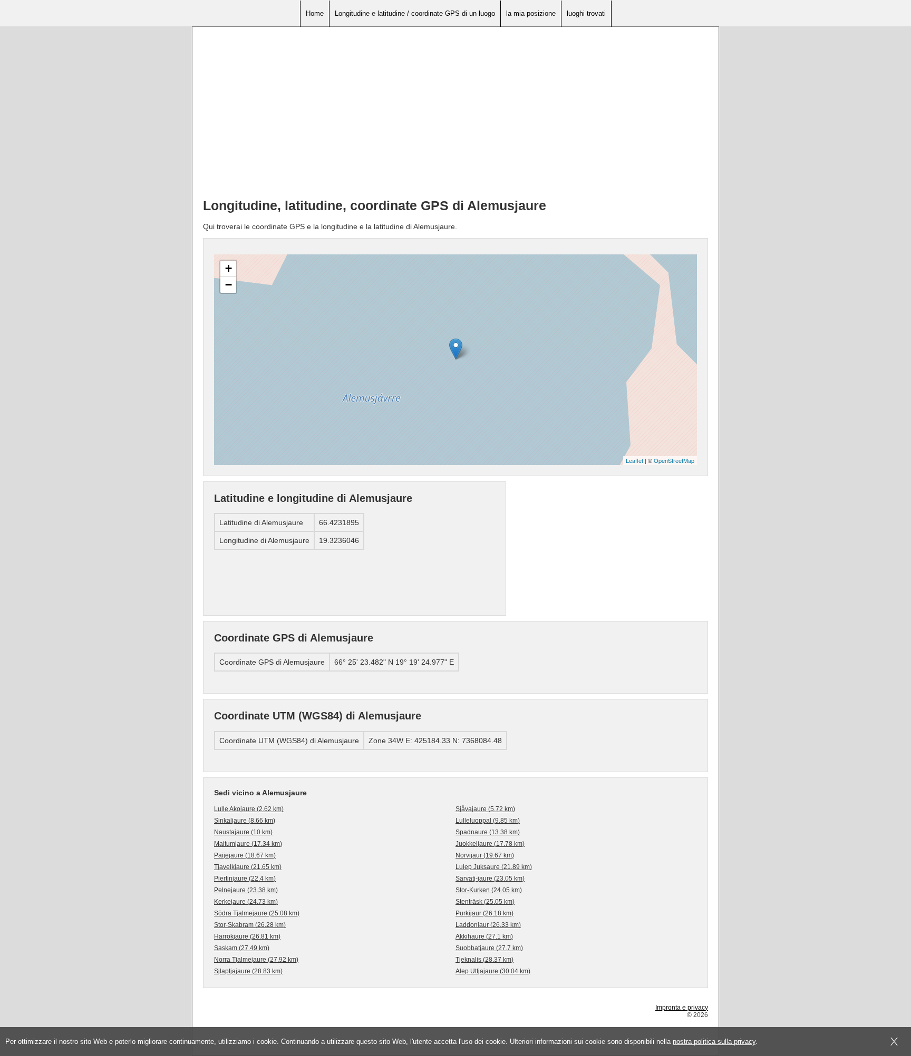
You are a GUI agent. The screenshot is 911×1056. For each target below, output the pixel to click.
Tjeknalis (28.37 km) (484, 959)
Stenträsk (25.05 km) (485, 901)
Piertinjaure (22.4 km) (245, 878)
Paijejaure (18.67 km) (245, 855)
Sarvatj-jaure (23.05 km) (490, 878)
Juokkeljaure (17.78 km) (490, 843)
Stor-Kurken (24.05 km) (489, 890)
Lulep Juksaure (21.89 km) (494, 867)
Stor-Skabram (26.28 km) (250, 925)
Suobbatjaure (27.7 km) (489, 948)
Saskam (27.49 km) (241, 948)
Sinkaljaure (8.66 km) (244, 820)
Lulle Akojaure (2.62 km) (249, 809)
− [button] (228, 284)
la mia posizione (531, 13)
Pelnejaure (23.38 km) (246, 890)
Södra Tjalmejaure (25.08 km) (256, 913)
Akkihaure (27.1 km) (484, 936)
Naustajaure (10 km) (243, 832)
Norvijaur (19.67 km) (485, 855)
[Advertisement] (455, 116)
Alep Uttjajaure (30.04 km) (493, 971)
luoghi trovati (586, 13)
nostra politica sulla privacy (714, 1041)
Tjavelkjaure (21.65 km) (248, 867)
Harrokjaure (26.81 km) (247, 936)
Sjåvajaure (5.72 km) (485, 809)
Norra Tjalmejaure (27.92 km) (256, 959)
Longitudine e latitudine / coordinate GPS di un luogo (415, 13)
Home (315, 13)
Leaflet (634, 460)
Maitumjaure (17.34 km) (248, 843)
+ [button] (228, 268)
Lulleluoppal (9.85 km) (488, 820)
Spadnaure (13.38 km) (488, 832)
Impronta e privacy (681, 1007)
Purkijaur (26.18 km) (484, 913)
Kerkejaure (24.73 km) (246, 901)
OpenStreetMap (674, 460)
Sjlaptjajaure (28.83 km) (248, 971)
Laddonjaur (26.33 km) (488, 925)
